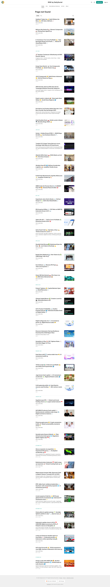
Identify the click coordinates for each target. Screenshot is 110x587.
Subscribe (99, 2)
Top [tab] (41, 15)
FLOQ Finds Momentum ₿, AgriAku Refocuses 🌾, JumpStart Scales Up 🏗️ (49, 176)
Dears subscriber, (39, 489)
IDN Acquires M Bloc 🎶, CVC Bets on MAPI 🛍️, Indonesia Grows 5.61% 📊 (49, 210)
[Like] (36, 26)
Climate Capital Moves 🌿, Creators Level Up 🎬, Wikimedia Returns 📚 (49, 299)
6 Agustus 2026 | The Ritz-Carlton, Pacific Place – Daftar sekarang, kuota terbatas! (48, 58)
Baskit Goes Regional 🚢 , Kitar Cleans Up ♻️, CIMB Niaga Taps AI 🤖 (49, 255)
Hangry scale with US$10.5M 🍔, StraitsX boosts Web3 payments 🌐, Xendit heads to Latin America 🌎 (48, 562)
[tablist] (39, 15)
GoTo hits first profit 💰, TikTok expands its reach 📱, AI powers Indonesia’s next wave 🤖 (49, 548)
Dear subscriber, (39, 22)
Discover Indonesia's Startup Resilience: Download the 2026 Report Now (47, 332)
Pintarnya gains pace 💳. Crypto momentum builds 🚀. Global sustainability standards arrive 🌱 (48, 424)
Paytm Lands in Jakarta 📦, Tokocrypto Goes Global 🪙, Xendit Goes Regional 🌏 (49, 99)
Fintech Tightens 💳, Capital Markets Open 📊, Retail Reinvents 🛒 (48, 289)
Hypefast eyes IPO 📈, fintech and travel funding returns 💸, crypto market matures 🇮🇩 (49, 401)
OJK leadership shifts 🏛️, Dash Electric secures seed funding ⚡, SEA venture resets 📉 (49, 387)
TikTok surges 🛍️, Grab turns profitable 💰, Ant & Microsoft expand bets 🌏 (48, 365)
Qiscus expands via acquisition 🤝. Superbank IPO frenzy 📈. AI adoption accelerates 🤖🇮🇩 (47, 450)
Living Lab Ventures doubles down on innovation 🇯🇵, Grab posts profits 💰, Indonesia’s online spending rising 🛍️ (47, 537)
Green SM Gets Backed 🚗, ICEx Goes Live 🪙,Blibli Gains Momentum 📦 (48, 276)
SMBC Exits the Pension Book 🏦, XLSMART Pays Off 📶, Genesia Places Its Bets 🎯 (48, 186)
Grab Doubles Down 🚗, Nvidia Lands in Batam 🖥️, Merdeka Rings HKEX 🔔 (49, 121)
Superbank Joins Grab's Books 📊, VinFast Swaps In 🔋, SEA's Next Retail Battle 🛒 (48, 199)
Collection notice (70, 578)
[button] (43, 6)
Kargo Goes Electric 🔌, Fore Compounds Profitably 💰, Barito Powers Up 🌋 (48, 67)
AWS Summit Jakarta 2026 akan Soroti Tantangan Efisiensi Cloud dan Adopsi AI (47, 87)
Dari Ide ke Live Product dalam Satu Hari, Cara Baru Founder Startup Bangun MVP (49, 109)
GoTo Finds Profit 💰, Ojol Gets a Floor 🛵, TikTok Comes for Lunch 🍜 (48, 230)
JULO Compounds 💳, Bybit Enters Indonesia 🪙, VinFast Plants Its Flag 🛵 (49, 77)
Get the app (61, 581)
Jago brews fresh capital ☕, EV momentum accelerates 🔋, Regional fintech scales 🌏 (48, 375)
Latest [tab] (37, 15)
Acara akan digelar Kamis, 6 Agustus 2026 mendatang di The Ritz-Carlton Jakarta (49, 91)
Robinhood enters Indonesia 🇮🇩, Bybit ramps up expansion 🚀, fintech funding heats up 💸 (49, 463)
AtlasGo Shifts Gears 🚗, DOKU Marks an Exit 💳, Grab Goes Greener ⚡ (49, 156)
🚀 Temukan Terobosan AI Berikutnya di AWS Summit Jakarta (49, 55)
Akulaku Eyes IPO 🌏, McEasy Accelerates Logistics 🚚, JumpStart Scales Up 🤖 (48, 166)
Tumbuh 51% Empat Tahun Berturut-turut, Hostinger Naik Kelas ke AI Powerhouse (48, 144)
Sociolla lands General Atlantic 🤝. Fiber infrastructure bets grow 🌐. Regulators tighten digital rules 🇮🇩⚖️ (47, 436)
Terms (64, 578)
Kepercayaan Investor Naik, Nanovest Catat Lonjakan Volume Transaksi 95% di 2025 (48, 473)
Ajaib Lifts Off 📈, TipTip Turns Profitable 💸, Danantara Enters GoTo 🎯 (49, 220)
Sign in (106, 2)
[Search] (91, 2)
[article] (55, 22)
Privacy (60, 578)
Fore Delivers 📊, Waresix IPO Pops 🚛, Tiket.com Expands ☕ (47, 265)
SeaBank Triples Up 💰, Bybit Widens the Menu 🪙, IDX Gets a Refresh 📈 (47, 20)
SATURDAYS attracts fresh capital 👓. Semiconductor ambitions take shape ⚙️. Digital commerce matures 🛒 (48, 412)
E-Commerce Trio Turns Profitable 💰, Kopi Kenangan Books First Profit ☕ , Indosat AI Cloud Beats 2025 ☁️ (48, 41)
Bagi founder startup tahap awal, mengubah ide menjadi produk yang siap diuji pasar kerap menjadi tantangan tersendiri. (48, 112)
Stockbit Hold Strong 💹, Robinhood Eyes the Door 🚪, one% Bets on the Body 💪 (49, 245)
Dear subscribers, (39, 344)
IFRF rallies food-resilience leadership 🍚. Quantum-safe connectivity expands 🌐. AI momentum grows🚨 (48, 485)
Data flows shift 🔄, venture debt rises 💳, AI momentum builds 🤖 (48, 355)
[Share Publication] (94, 2)
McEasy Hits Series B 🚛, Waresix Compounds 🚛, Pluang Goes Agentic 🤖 (49, 30)
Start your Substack (51, 581)
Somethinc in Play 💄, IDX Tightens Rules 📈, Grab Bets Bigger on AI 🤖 (49, 342)
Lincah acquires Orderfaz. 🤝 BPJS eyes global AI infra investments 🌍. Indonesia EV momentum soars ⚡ (48, 497)
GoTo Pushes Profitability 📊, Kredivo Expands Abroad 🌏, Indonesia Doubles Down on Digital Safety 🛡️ (49, 310)
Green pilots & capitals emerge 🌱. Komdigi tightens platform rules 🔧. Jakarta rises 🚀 (48, 513)
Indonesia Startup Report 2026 (42, 334)
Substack (49, 584)
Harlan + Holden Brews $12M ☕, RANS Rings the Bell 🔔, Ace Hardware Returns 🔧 (49, 134)
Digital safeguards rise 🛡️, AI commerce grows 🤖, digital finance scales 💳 (47, 321)
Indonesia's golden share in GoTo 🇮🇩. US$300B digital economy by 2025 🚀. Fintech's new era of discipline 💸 (47, 524)
